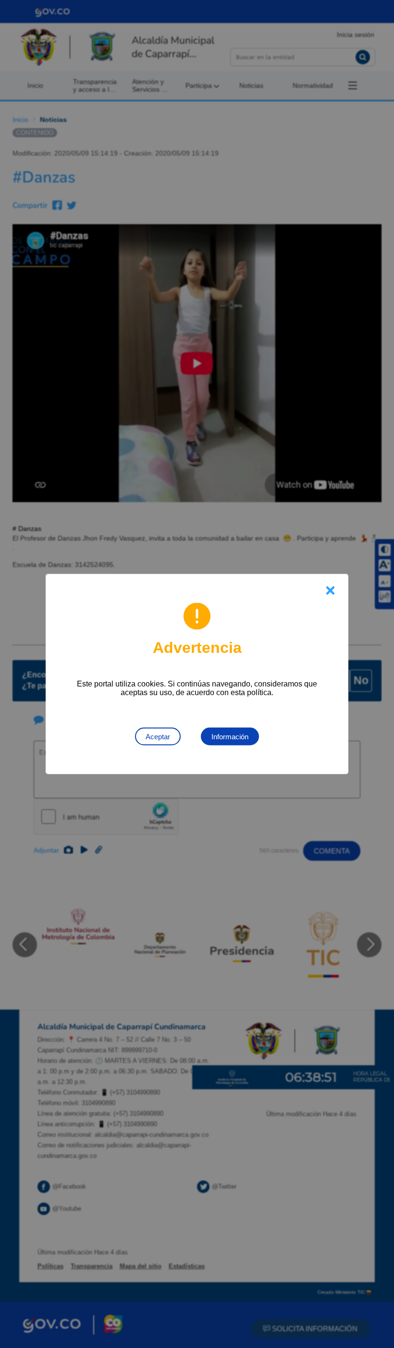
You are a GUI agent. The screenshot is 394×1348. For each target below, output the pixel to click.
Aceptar (158, 737)
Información (229, 737)
